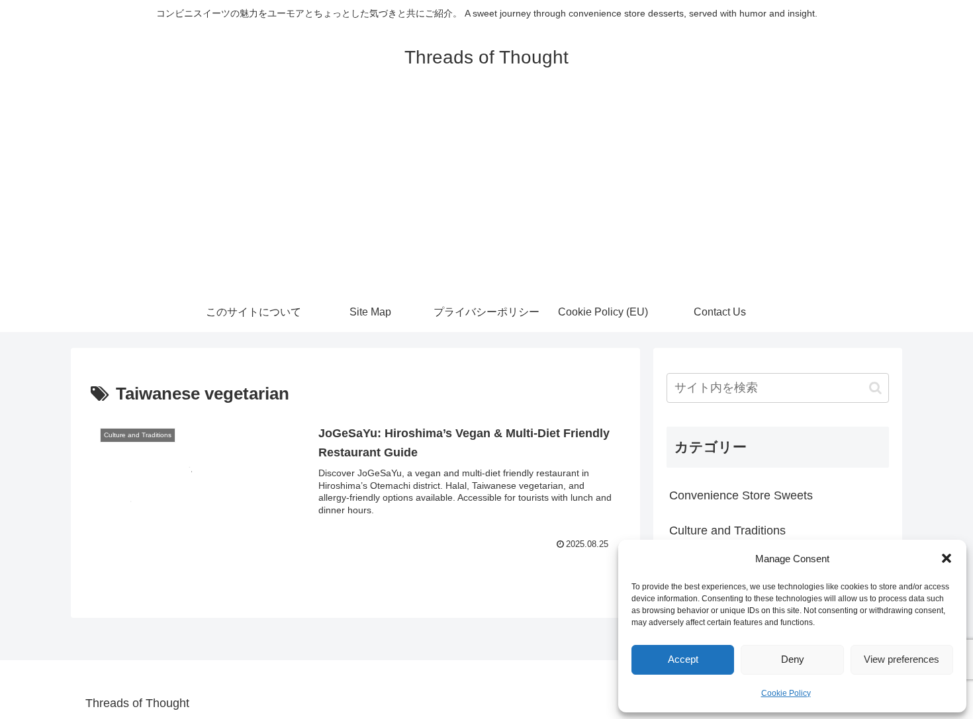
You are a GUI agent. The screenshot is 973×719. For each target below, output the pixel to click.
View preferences (901, 659)
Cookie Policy (786, 693)
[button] (946, 558)
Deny (792, 659)
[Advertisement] (486, 193)
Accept (683, 659)
